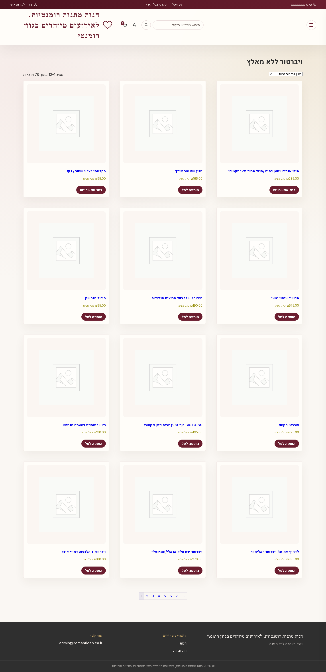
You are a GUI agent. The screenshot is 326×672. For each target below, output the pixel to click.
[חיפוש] (146, 25)
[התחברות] (134, 25)
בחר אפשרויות (91, 190)
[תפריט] (311, 25)
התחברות (180, 650)
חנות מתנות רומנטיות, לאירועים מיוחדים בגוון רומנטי (255, 636)
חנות (183, 643)
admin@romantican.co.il (80, 643)
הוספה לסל (190, 190)
